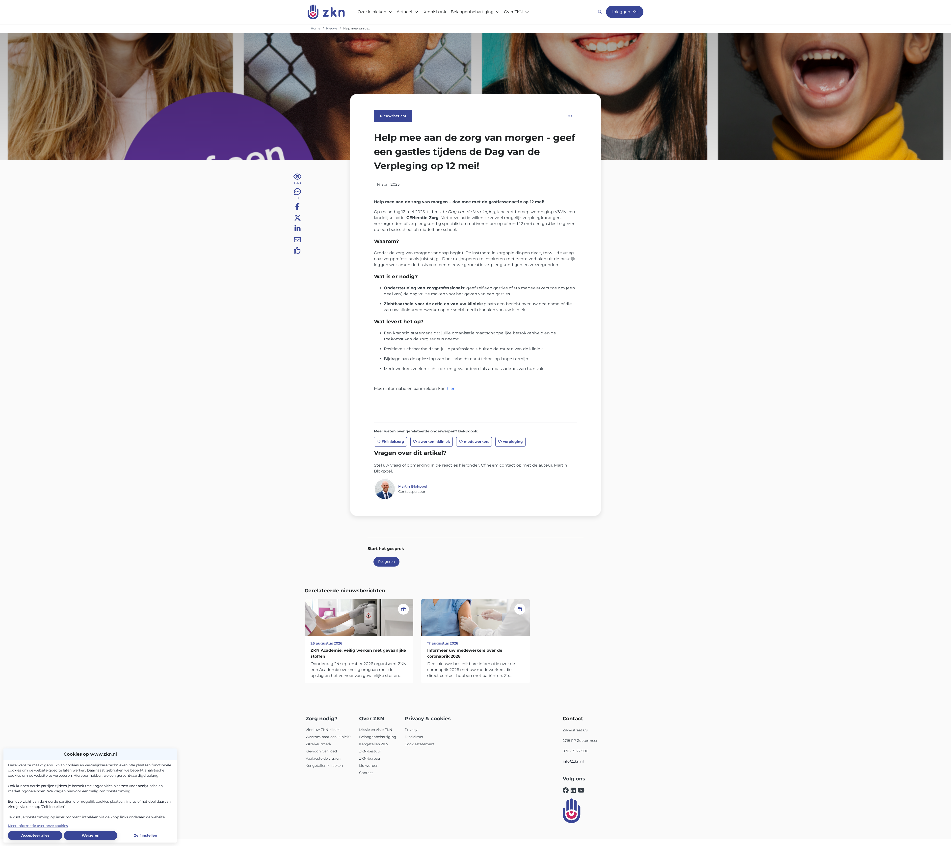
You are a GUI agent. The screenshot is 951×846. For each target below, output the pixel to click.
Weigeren (91, 835)
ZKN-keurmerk (318, 744)
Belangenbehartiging (377, 737)
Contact (366, 773)
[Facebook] (566, 790)
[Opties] (570, 116)
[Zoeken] (600, 12)
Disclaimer (414, 737)
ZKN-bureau (369, 758)
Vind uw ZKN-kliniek (323, 729)
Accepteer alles (35, 835)
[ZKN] (572, 810)
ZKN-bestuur (370, 751)
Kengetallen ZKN (373, 744)
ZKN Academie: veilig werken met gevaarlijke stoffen (358, 653)
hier (451, 388)
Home (315, 28)
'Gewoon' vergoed (321, 751)
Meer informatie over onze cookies (38, 825)
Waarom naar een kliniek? (328, 737)
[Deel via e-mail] (297, 240)
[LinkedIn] (573, 790)
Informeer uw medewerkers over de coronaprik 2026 (464, 653)
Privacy (411, 729)
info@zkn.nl (573, 761)
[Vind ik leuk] (297, 251)
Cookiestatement (420, 744)
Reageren (386, 561)
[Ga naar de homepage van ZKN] (326, 12)
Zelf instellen (145, 835)
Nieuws (331, 28)
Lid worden (368, 765)
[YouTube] (581, 790)
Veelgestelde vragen (323, 758)
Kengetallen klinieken (324, 765)
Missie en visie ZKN (375, 729)
